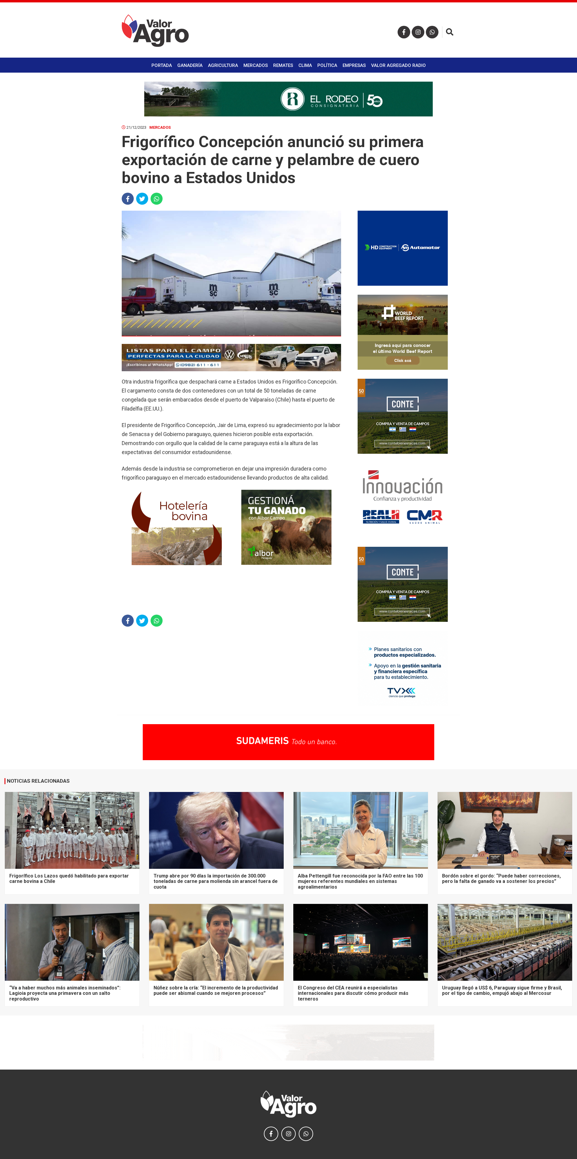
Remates (283, 65)
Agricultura (223, 65)
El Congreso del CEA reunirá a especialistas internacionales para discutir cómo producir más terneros (353, 993)
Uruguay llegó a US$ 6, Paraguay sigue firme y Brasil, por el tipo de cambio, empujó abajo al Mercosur (502, 990)
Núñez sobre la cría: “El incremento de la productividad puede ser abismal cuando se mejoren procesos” (216, 990)
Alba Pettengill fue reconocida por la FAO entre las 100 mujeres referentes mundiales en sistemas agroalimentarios (360, 881)
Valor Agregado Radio (398, 65)
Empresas (354, 65)
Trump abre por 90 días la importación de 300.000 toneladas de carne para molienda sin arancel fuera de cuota (216, 881)
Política (327, 65)
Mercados (255, 65)
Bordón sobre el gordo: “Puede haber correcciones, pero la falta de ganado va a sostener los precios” (501, 878)
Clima (305, 65)
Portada (161, 65)
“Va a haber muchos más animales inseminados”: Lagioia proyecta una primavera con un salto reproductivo (65, 993)
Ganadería (190, 65)
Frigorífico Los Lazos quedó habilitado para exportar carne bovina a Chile (69, 878)
